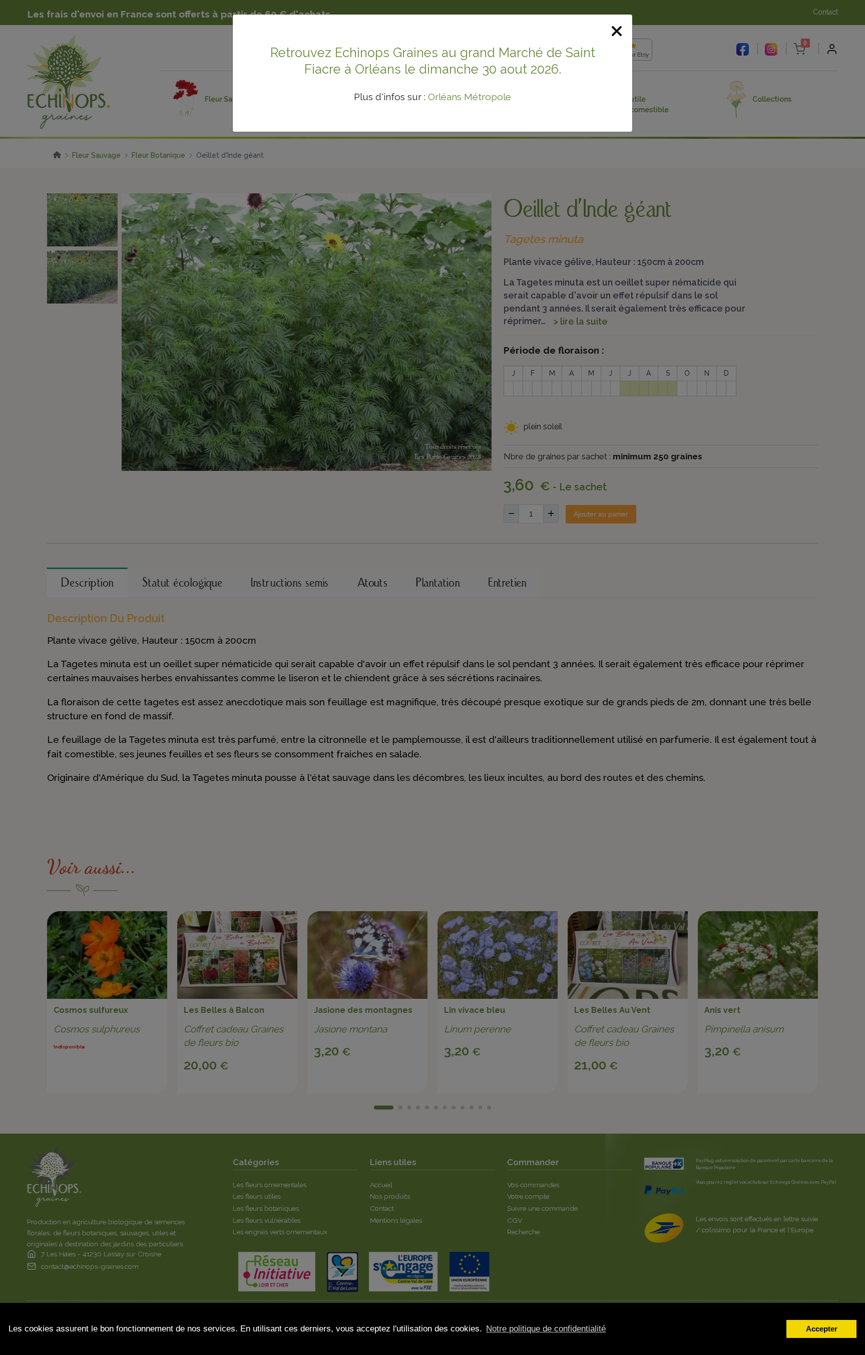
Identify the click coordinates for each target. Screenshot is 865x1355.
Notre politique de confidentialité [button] (546, 1328)
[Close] (617, 32)
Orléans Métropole (469, 96)
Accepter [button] (821, 1328)
